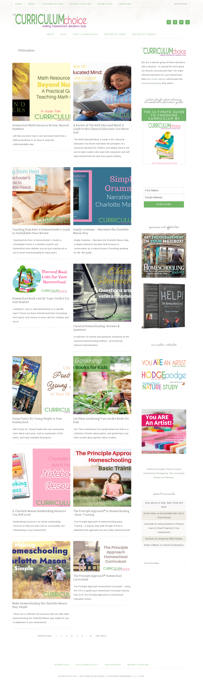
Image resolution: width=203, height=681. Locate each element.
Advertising (61, 665)
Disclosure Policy (87, 665)
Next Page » (101, 636)
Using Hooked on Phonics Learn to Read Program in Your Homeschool (166, 528)
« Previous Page (44, 636)
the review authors (156, 79)
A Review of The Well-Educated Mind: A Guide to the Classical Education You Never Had (101, 129)
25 (91, 636)
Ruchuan (149, 538)
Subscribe (163, 204)
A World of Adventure (173, 545)
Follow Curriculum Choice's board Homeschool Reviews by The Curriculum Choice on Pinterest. (163, 473)
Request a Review (138, 665)
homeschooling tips (151, 83)
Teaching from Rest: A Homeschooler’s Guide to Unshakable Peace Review (41, 231)
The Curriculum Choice (49, 21)
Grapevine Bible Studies (170, 538)
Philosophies (113, 665)
